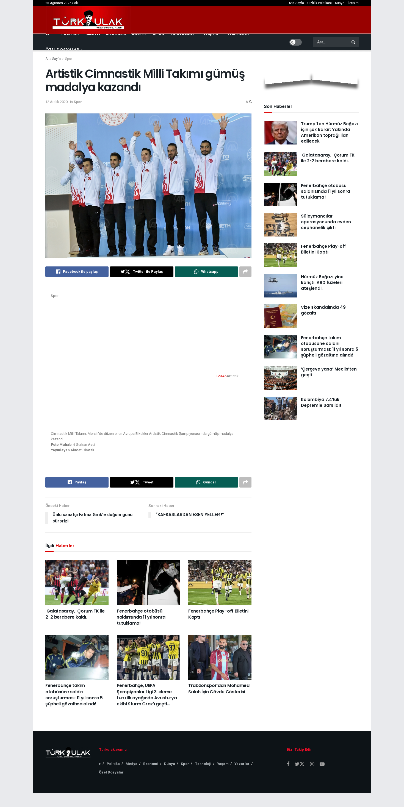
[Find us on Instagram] (312, 764)
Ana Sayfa (296, 3)
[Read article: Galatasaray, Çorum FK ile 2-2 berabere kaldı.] (77, 582)
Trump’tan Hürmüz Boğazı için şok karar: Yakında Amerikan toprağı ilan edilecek (329, 132)
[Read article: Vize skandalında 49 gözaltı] (280, 316)
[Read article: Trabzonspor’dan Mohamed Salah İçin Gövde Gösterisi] (219, 657)
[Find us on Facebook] (288, 764)
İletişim (353, 3)
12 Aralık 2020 (56, 101)
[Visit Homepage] (88, 20)
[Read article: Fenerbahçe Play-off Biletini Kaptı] (219, 582)
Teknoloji (203, 763)
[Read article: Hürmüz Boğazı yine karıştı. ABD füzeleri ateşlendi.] (280, 285)
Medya (131, 763)
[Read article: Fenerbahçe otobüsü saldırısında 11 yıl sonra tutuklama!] (148, 582)
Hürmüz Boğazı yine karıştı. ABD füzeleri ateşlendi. (322, 282)
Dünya (169, 763)
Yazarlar (242, 763)
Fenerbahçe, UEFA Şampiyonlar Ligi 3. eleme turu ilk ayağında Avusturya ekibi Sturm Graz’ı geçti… (147, 694)
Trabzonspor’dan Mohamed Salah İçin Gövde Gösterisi (219, 688)
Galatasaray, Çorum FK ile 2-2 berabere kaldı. (74, 614)
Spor (68, 58)
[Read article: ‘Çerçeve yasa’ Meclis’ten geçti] (280, 378)
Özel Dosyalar (62, 50)
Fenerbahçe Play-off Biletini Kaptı (218, 614)
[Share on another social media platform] (245, 271)
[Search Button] (354, 42)
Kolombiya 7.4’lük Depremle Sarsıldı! (321, 402)
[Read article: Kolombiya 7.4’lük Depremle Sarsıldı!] (280, 408)
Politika (113, 763)
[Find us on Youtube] (322, 764)
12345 (221, 376)
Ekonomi (150, 763)
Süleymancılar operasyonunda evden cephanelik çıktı (326, 221)
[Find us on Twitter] (300, 764)
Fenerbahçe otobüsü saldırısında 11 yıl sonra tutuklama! (141, 617)
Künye (339, 3)
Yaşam (223, 763)
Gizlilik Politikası (319, 3)
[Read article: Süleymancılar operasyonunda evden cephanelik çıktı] (280, 225)
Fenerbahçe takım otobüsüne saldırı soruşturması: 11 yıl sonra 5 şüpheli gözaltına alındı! (74, 694)
